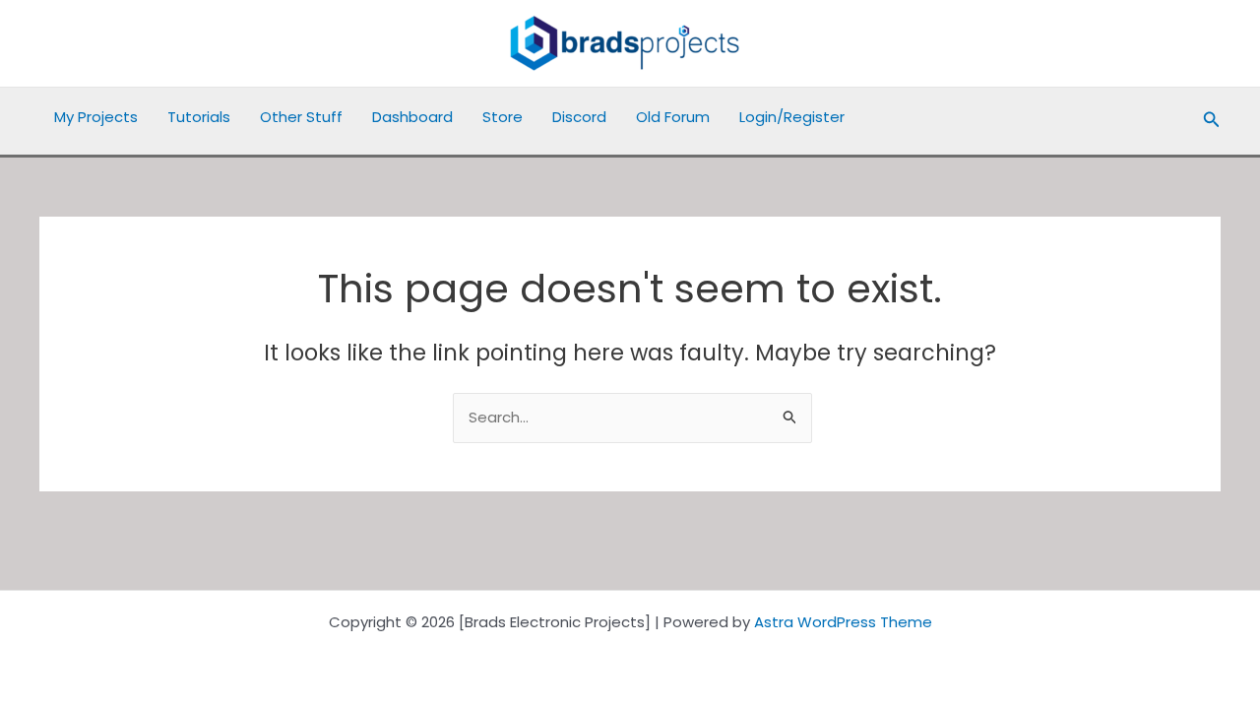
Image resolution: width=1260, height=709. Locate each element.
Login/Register (792, 116)
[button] (1212, 121)
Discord (579, 116)
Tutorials (198, 116)
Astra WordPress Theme (843, 622)
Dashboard (412, 116)
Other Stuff (301, 116)
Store (502, 116)
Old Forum (673, 116)
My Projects (96, 116)
